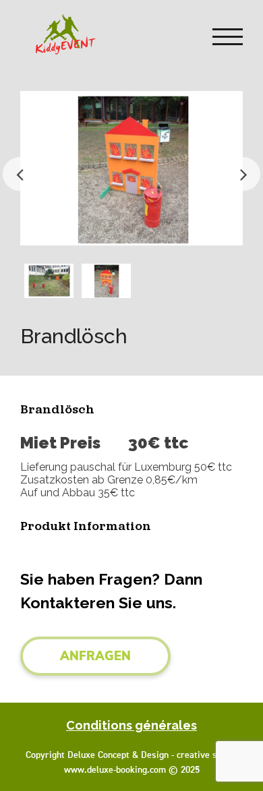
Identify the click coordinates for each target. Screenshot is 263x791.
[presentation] (19, 174)
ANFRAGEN (95, 656)
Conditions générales (131, 725)
